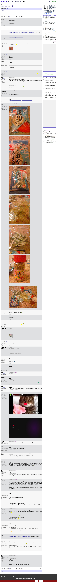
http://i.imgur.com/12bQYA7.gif (16, 37)
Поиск (28, 577)
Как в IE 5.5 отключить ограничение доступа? (50, 133)
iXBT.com (17, 579)
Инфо (41, 19)
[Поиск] (50, 1)
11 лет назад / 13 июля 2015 (37, 328)
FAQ (29, 577)
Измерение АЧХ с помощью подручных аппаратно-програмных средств (49, 30)
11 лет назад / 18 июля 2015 (13, 555)
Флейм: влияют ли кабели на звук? (49, 22)
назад (5, 16)
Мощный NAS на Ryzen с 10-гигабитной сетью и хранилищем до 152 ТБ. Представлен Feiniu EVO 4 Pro (50, 80)
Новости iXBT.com (46, 76)
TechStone (12, 52)
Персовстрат (11, 319)
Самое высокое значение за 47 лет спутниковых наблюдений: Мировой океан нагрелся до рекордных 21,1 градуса (50, 85)
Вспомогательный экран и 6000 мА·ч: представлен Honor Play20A (49, 90)
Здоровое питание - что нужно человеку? (50, 17)
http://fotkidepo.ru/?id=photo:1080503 (21, 453)
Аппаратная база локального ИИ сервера (50, 31)
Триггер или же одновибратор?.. (49, 41)
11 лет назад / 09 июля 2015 (13, 103)
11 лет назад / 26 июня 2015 (13, 19)
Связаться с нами (18, 577)
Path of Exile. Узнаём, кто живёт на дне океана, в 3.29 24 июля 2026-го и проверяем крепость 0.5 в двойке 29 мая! (50, 40)
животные (3, 10)
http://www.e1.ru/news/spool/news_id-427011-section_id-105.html (17, 456)
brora (10, 59)
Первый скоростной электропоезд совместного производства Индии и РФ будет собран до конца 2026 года (50, 95)
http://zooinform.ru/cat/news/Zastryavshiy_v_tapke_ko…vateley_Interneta (19, 536)
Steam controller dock (47, 74)
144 (19, 16)
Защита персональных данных (31, 578)
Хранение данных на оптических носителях (50, 37)
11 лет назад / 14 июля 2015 (13, 392)
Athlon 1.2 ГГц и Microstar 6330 (48, 139)
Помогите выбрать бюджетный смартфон (50, 42)
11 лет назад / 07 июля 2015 (13, 90)
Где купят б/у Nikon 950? (47, 140)
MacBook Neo (46, 32)
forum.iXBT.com (32, 579)
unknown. (15, 52)
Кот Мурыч (14, 319)
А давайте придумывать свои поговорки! (50, 34)
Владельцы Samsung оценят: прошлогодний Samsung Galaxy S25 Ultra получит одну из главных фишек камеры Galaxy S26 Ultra (50, 78)
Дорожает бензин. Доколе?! (48, 36)
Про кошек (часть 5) (7, 6)
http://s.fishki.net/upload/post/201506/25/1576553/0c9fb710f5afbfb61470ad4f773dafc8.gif (25, 32)
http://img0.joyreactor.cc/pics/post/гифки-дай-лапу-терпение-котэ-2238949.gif (20, 100)
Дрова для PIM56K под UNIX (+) (48, 136)
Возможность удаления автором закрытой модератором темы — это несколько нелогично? (49, 138)
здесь (8, 8)
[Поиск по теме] (40, 16)
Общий (1, 4)
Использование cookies (19, 578)
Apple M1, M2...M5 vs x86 (47, 16)
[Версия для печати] (39, 16)
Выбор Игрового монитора (48, 28)
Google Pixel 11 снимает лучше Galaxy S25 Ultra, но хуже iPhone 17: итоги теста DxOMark (50, 89)
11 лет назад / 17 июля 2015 (13, 441)
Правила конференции (24, 577)
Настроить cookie (24, 578)
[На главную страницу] (4, 1)
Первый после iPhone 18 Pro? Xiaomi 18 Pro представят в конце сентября (50, 87)
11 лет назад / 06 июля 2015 (13, 40)
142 (16, 16)
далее (21, 16)
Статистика (32, 577)
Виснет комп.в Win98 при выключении (49, 131)
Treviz (10, 52)
